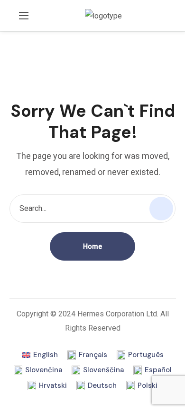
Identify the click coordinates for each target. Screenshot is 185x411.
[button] (172, 15)
